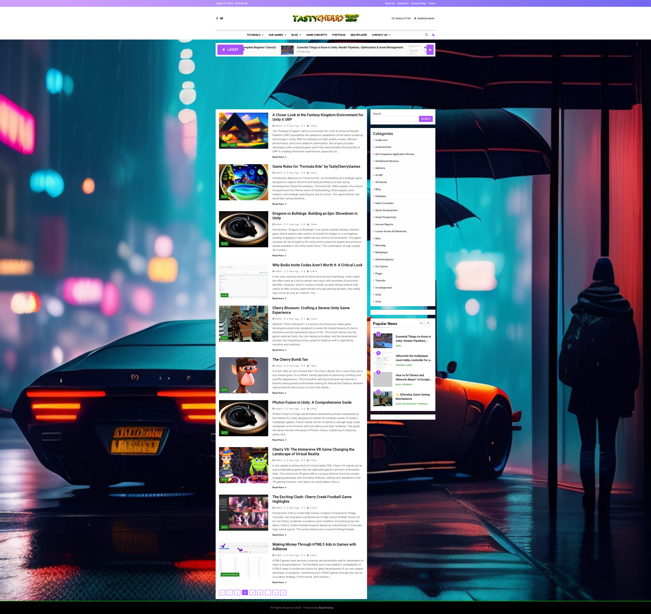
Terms (432, 3)
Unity (233, 145)
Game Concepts (316, 34)
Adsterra (380, 168)
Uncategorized (230, 574)
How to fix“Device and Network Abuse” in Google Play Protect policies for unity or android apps (426, 47)
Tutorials (253, 34)
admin (278, 125)
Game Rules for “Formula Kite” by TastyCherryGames (316, 166)
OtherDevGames (384, 259)
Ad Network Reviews (387, 161)
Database (380, 196)
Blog (294, 34)
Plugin (378, 273)
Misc (378, 238)
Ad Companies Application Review (394, 154)
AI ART (379, 175)
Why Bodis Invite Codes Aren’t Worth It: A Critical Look (317, 265)
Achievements (383, 147)
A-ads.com (381, 140)
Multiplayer (359, 34)
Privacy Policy (418, 3)
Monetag (380, 245)
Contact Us (403, 3)
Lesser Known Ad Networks (391, 231)
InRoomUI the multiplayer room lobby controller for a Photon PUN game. (316, 47)
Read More (278, 157)
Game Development (386, 210)
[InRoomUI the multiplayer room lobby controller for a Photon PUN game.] (262, 51)
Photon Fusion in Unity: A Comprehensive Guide (312, 402)
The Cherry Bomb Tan (290, 359)
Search (377, 113)
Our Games (276, 34)
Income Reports (384, 224)
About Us (390, 3)
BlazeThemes (326, 607)
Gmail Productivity (385, 217)
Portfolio (339, 34)
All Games (381, 182)
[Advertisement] (325, 82)
